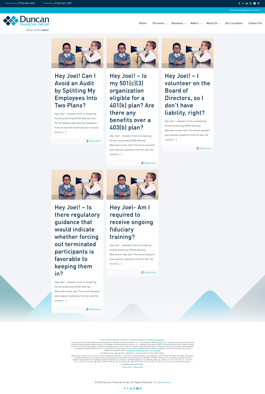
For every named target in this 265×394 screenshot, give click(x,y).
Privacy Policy (127, 367)
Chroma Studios (161, 382)
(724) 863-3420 (27, 3)
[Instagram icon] (251, 3)
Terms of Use (138, 367)
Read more (95, 141)
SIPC (165, 342)
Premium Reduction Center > (245, 10)
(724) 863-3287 (64, 3)
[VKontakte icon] (254, 3)
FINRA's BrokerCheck (156, 340)
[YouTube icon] (243, 3)
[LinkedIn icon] (247, 3)
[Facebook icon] (239, 3)
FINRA (160, 342)
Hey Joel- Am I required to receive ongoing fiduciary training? (131, 222)
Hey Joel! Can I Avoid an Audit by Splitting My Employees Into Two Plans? (76, 91)
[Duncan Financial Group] (26, 23)
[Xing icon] (258, 3)
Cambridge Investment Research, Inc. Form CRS (143, 350)
